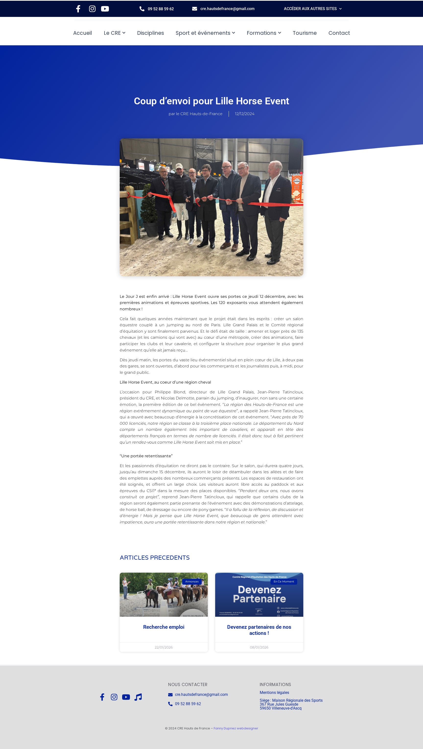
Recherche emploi (163, 627)
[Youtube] (126, 697)
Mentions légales (274, 692)
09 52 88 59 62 (161, 9)
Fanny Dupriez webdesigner (236, 728)
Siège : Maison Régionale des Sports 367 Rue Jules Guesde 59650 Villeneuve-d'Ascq (291, 704)
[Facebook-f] (102, 697)
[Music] (138, 697)
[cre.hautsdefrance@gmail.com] (194, 8)
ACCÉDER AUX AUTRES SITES (310, 8)
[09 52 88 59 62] (142, 8)
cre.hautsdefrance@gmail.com (227, 8)
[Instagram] (114, 697)
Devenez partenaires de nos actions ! (259, 630)
